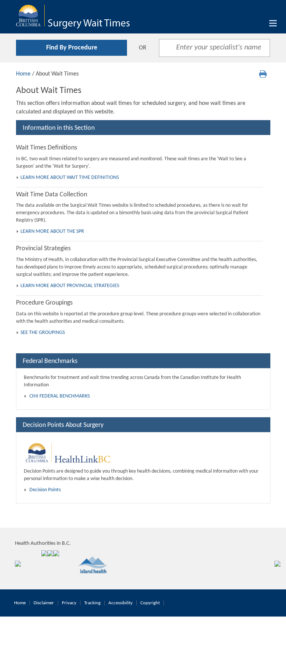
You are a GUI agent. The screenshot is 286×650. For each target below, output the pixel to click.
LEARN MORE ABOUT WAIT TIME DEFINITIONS (69, 177)
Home (23, 74)
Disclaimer (44, 603)
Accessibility (120, 603)
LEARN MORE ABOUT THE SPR (52, 231)
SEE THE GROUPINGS (42, 332)
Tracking (92, 603)
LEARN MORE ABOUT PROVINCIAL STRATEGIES (69, 286)
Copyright (150, 603)
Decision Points (45, 490)
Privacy (69, 603)
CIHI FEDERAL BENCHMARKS (59, 396)
